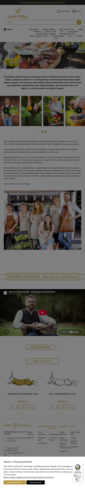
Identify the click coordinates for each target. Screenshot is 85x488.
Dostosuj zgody (35, 482)
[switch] (77, 479)
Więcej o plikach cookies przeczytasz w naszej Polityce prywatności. (29, 477)
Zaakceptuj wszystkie (14, 482)
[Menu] (81, 464)
